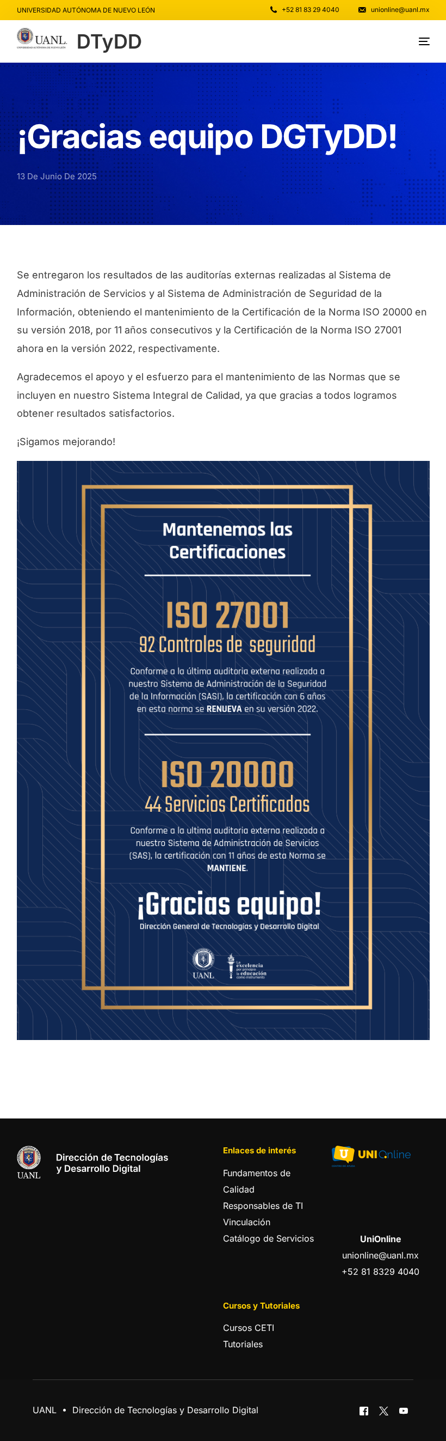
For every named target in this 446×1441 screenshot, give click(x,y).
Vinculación (246, 1222)
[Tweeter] (384, 1410)
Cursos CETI (248, 1327)
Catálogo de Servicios (268, 1238)
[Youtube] (403, 1410)
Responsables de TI (263, 1205)
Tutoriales (243, 1344)
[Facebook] (364, 1410)
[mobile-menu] (416, 41)
